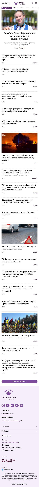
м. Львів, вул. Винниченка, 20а (12, 421)
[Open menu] (35, 3)
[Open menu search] (32, 3)
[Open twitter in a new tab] (21, 405)
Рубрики (5, 431)
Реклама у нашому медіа (10, 442)
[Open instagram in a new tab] (17, 405)
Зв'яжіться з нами (8, 450)
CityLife (15, 8)
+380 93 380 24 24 (7, 413)
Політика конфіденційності (11, 447)
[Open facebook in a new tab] (3, 405)
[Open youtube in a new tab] (12, 405)
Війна (21, 8)
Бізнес (28, 8)
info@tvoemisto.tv (7, 417)
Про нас (4, 440)
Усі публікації (6, 8)
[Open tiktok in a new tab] (7, 405)
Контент (5, 426)
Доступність (6, 445)
